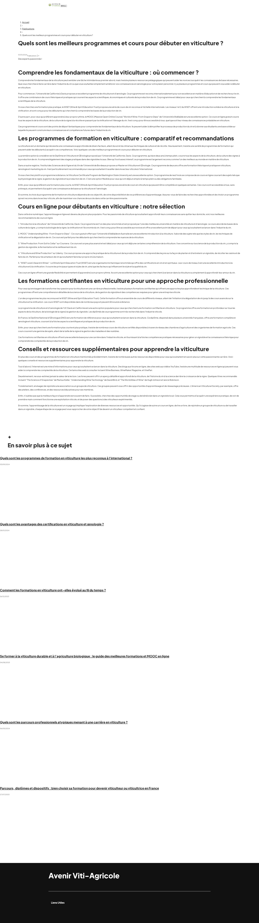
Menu (64, 6)
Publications (28, 28)
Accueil (25, 22)
